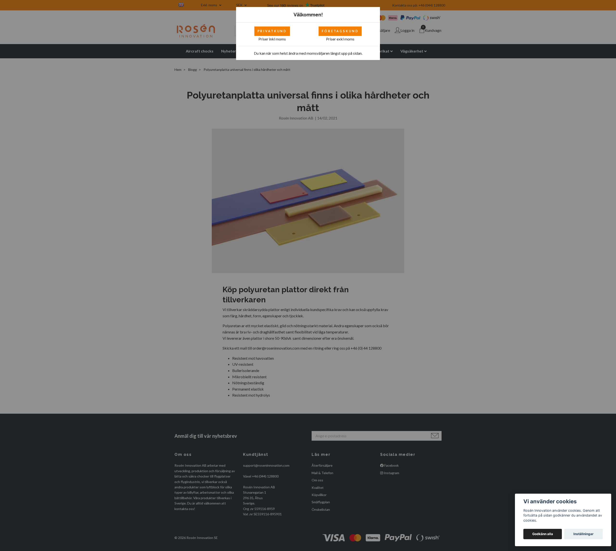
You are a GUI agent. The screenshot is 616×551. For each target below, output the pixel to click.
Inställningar (583, 534)
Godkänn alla (542, 534)
